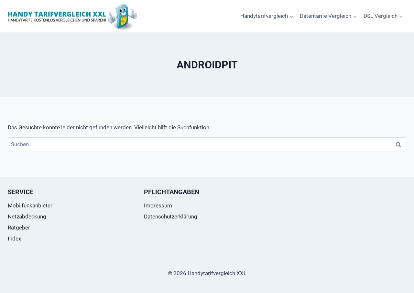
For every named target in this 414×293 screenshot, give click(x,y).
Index (14, 238)
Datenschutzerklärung (170, 216)
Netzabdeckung (27, 216)
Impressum (158, 205)
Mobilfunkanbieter (30, 205)
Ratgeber (19, 227)
